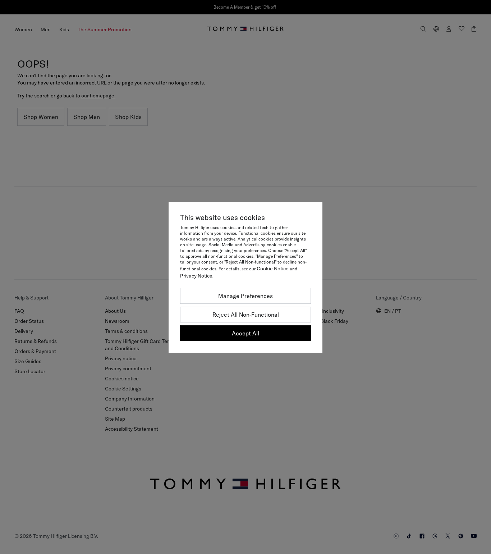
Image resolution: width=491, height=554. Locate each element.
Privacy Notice (196, 276)
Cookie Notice (273, 268)
